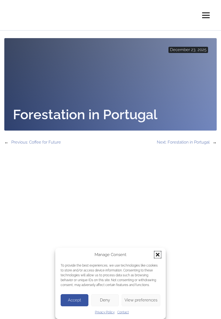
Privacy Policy (105, 312)
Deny (105, 300)
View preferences (141, 300)
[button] (157, 254)
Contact (123, 312)
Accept (74, 300)
